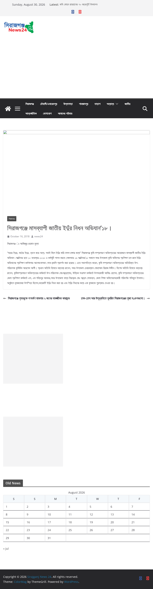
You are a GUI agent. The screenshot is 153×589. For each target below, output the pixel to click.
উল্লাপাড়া (68, 104)
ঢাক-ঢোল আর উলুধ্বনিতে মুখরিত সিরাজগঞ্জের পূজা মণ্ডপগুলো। (113, 298)
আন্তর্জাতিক (31, 113)
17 (49, 522)
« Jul (6, 548)
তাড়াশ (97, 104)
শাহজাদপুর (83, 104)
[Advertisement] (76, 68)
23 (28, 530)
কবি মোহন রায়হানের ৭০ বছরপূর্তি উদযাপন (78, 4)
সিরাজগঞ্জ (30, 104)
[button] (116, 104)
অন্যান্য (110, 104)
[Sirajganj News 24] (8, 108)
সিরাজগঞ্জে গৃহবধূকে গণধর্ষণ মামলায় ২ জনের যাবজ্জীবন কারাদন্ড (39, 298)
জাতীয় (127, 104)
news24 (38, 236)
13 (112, 514)
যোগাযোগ (47, 113)
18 (70, 522)
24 (49, 530)
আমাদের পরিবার (65, 113)
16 (28, 522)
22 (7, 530)
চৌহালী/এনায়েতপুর (48, 104)
